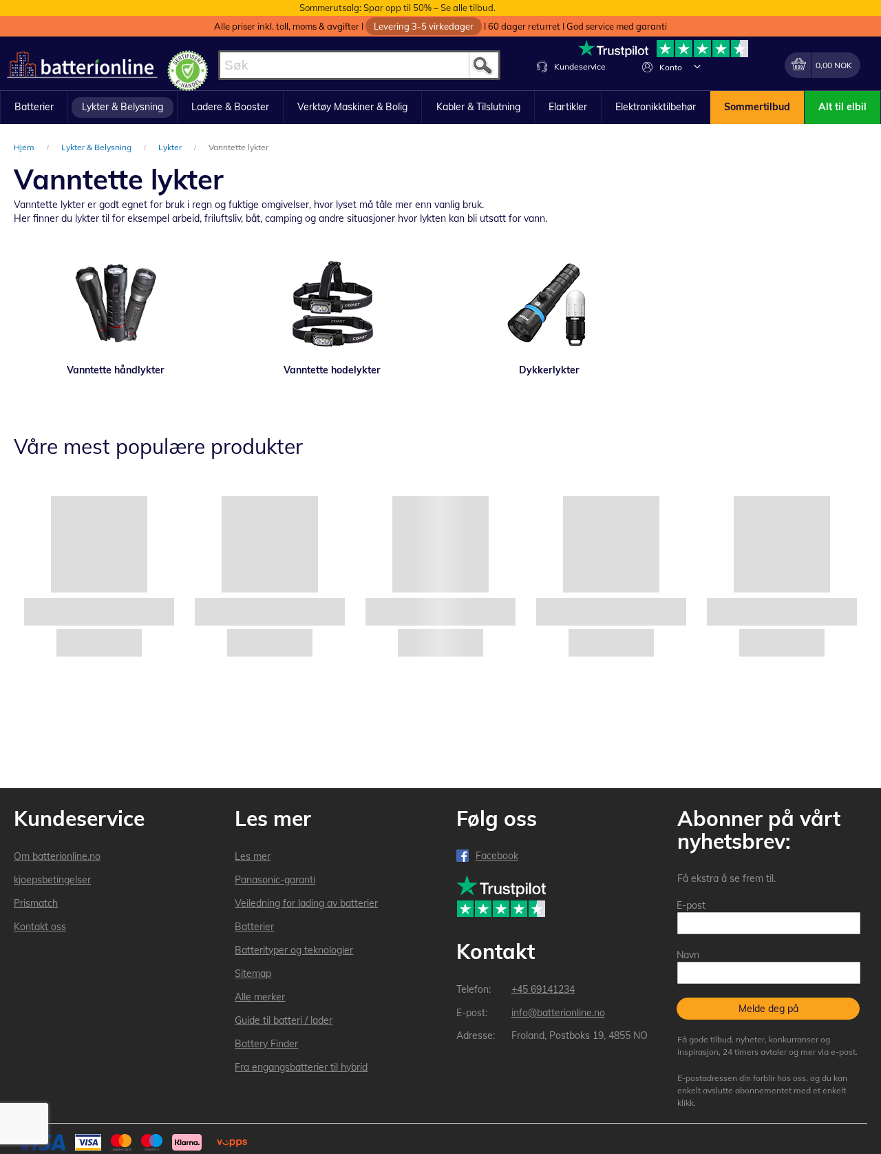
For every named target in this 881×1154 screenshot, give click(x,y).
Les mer (252, 856)
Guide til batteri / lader (283, 1020)
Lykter (171, 147)
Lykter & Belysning (97, 147)
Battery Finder (266, 1044)
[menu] (440, 107)
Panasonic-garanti (275, 880)
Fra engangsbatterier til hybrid (301, 1067)
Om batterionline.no (57, 856)
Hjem (25, 147)
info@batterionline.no (558, 1013)
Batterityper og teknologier (294, 950)
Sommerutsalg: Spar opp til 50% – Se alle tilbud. (397, 7)
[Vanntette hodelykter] (332, 304)
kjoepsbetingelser (52, 880)
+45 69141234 (543, 989)
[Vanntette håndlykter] (115, 304)
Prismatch (36, 903)
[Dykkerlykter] (548, 304)
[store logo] (82, 65)
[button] (697, 66)
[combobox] (359, 65)
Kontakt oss (40, 926)
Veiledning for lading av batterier (306, 903)
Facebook (497, 855)
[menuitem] (34, 107)
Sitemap (253, 973)
